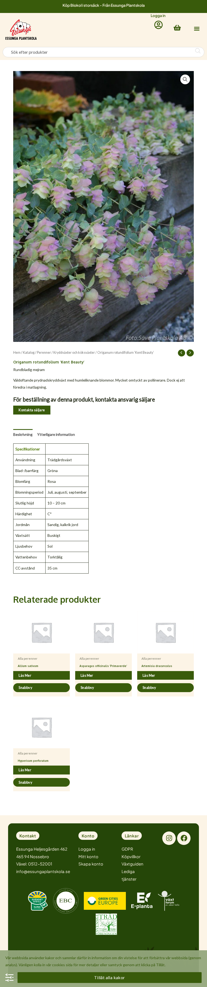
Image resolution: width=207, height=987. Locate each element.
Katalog (28, 353)
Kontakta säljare (32, 410)
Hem (16, 353)
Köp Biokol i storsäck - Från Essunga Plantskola (104, 5)
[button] (196, 28)
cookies (58, 964)
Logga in (158, 15)
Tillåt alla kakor (109, 977)
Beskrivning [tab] (23, 434)
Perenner (44, 353)
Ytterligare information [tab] (56, 434)
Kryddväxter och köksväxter (74, 353)
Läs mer (25, 675)
